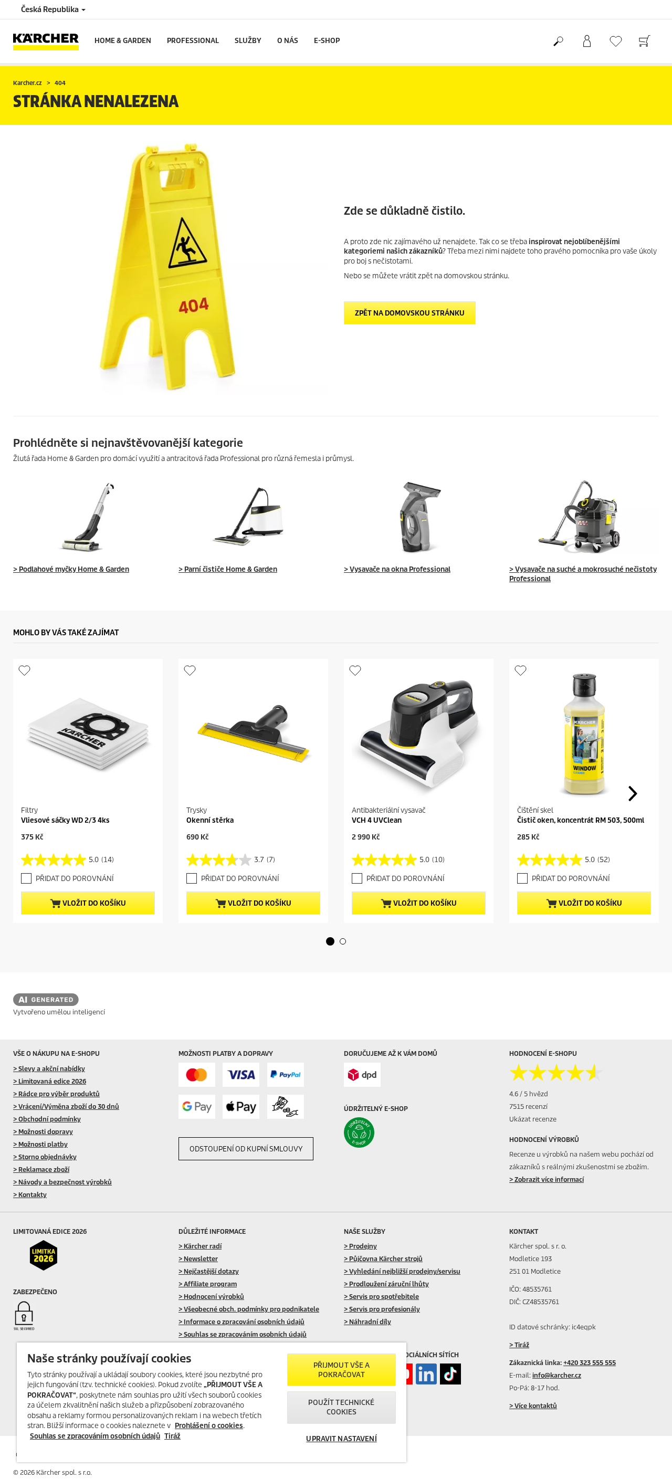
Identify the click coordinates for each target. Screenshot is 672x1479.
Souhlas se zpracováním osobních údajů (95, 1436)
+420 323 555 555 (589, 1363)
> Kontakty (30, 1195)
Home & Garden (122, 40)
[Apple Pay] (241, 1107)
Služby (248, 40)
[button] (330, 941)
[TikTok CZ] (450, 1373)
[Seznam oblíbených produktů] (615, 41)
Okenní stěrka (210, 820)
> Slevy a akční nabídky (49, 1069)
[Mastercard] (196, 1075)
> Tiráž (519, 1345)
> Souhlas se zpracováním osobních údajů (242, 1334)
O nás (287, 40)
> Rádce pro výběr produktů (56, 1094)
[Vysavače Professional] (584, 516)
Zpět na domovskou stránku (410, 313)
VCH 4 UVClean (377, 820)
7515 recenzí (528, 1106)
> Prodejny (360, 1246)
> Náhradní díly (367, 1322)
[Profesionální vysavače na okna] (419, 516)
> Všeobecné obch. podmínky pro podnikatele (248, 1309)
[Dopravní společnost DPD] (362, 1075)
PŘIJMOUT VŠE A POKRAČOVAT (341, 1370)
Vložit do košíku (93, 903)
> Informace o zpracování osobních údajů (241, 1322)
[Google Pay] (196, 1107)
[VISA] (241, 1075)
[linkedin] (426, 1373)
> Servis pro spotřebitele (381, 1296)
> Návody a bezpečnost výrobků (62, 1182)
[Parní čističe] (253, 516)
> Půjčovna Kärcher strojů (383, 1259)
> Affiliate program (207, 1284)
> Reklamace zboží (41, 1169)
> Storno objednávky (45, 1157)
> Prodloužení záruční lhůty (386, 1284)
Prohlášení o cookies (209, 1425)
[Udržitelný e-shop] (381, 1132)
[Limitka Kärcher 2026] (50, 1255)
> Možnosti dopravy (43, 1132)
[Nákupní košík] (644, 41)
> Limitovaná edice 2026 (49, 1081)
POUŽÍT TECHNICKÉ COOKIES (341, 1407)
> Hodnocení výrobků (211, 1296)
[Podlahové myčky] (88, 516)
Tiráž (172, 1436)
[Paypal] (285, 1075)
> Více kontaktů (533, 1406)
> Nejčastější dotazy (208, 1271)
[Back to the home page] (50, 41)
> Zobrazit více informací (546, 1179)
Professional (193, 40)
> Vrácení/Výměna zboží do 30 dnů (66, 1106)
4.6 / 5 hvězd (528, 1094)
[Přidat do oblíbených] (24, 670)
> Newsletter (198, 1259)
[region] (211, 1402)
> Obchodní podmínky (47, 1119)
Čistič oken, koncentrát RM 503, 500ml (580, 820)
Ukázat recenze (532, 1119)
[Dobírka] (285, 1107)
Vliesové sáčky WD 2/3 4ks (65, 820)
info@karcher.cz (556, 1375)
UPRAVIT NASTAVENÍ (341, 1438)
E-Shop (327, 40)
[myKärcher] (586, 41)
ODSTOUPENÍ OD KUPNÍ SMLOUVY (246, 1149)
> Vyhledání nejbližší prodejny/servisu (402, 1271)
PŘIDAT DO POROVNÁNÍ (74, 878)
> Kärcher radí (200, 1246)
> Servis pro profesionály (382, 1309)
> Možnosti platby (40, 1144)
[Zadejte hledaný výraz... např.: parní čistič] (557, 41)
